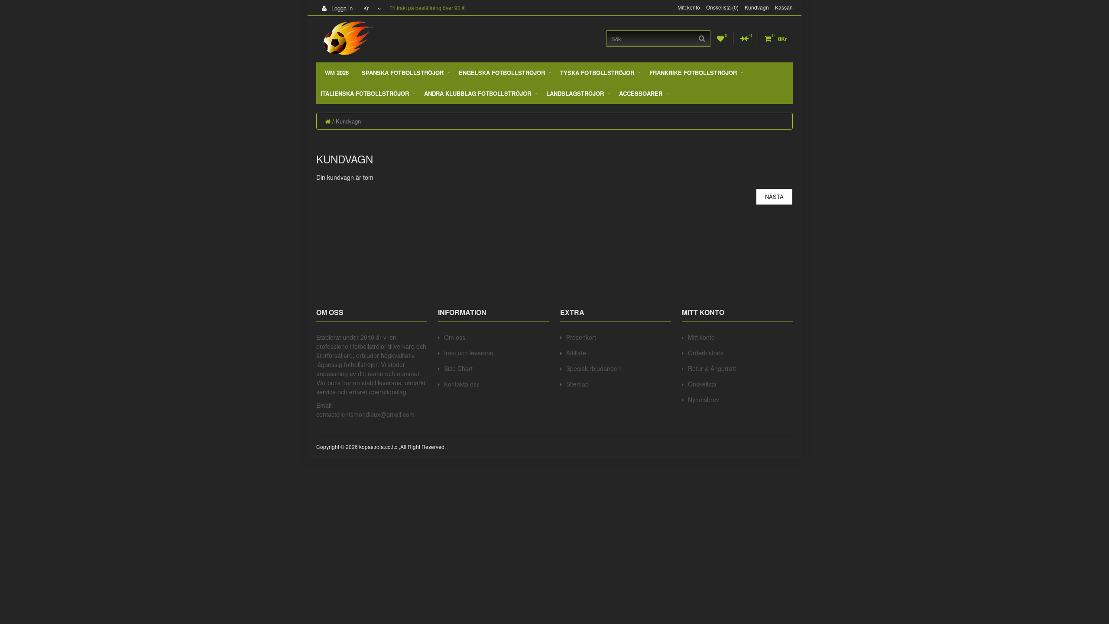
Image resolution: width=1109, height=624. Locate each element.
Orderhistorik (705, 352)
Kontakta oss (462, 384)
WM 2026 (337, 72)
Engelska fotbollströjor (502, 72)
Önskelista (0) (722, 7)
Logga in (341, 8)
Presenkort (581, 337)
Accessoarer (640, 93)
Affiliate (576, 352)
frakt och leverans (468, 352)
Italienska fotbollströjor (365, 93)
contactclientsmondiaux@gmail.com (365, 414)
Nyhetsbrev (703, 399)
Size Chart (458, 368)
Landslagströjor (575, 93)
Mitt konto (689, 7)
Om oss (454, 337)
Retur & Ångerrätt (712, 368)
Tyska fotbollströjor (597, 72)
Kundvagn (757, 7)
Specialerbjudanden (593, 368)
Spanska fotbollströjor (403, 72)
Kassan (784, 7)
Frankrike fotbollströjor (693, 72)
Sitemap (577, 384)
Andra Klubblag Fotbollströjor (477, 93)
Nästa (774, 196)
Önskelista (702, 384)
